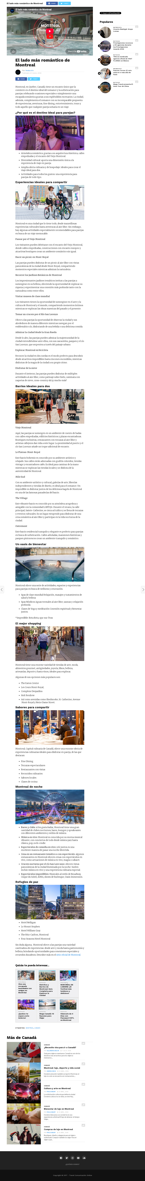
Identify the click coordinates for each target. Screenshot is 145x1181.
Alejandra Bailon (53, 1050)
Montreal (30, 1028)
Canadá (37, 1028)
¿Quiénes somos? (72, 1164)
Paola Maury (51, 1091)
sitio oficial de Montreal (68, 955)
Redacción (29, 70)
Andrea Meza (51, 1071)
